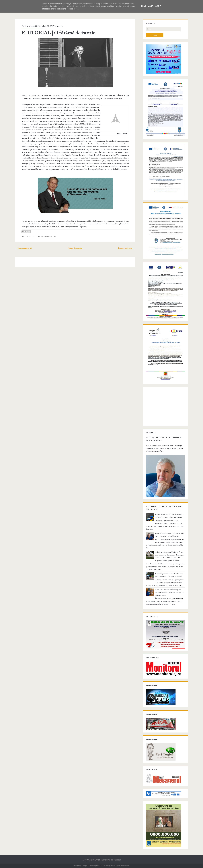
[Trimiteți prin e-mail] (22, 231)
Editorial (29, 236)
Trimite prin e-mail (48, 236)
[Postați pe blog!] (25, 231)
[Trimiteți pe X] (27, 231)
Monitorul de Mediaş (111, 859)
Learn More (147, 6)
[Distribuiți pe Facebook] (29, 231)
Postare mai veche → (126, 248)
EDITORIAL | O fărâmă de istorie (58, 33)
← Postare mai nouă (24, 248)
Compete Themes (88, 866)
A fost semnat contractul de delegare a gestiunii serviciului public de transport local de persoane (169, 592)
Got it (158, 6)
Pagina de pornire (75, 248)
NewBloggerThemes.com (120, 866)
